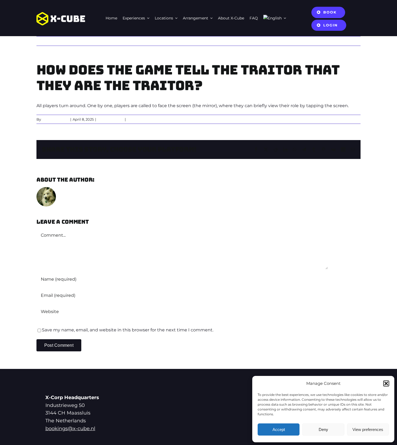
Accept (278, 429)
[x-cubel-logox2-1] (60, 14)
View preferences (367, 429)
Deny (323, 429)
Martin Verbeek (55, 119)
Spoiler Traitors (110, 119)
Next (351, 40)
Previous (331, 40)
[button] (386, 383)
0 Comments (138, 119)
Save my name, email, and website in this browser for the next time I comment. (127, 329)
